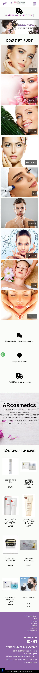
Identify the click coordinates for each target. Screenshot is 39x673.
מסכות (34, 285)
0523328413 (28, 654)
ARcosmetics (19, 405)
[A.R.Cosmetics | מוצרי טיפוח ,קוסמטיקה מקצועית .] (19, 3)
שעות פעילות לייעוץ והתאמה (21, 647)
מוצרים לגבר (32, 223)
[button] (3, 27)
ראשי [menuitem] (35, 619)
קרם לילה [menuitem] (34, 628)
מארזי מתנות (32, 100)
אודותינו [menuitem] (34, 621)
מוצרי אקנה (33, 70)
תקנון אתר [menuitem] (33, 623)
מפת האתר (31, 616)
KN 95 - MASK (28, 598)
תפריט (34, 5)
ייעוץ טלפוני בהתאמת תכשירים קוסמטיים (19, 341)
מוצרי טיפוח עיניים (31, 162)
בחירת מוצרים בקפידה (19, 362)
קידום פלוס (16, 671)
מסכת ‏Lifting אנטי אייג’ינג (10, 559)
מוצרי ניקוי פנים (32, 255)
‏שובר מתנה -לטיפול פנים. (29, 559)
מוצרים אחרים (32, 316)
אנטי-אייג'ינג (32, 131)
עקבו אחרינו (30, 637)
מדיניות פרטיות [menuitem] (32, 630)
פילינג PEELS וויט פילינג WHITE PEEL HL (10, 522)
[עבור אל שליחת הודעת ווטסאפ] (3, 354)
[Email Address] (28, 642)
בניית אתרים (10, 671)
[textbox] (19, 13)
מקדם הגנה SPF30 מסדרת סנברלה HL (28, 521)
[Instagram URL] (32, 642)
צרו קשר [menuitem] (34, 626)
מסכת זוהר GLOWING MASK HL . (28, 482)
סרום (34, 193)
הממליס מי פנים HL (10, 481)
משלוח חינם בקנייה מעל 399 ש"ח (19, 15)
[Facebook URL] (35, 642)
